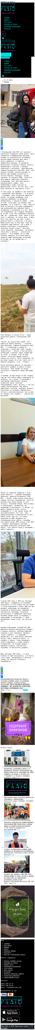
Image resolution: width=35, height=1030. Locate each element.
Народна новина (10, 951)
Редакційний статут (11, 977)
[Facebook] (17, 139)
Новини (6, 20)
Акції (6, 949)
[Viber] (17, 144)
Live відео (8, 968)
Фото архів (8, 970)
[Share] (17, 148)
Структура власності (12, 975)
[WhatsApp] (17, 142)
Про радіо (7, 22)
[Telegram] (17, 146)
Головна (7, 18)
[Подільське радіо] (8, 13)
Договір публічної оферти (14, 974)
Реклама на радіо (10, 24)
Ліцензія (7, 972)
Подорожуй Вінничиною (12, 26)
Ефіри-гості (8, 964)
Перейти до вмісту (8, 2)
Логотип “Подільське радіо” (15, 954)
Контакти (7, 29)
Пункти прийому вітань (13, 961)
